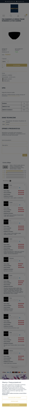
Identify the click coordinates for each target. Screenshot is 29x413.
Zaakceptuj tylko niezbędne (14, 397)
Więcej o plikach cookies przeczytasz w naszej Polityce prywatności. (14, 394)
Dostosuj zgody (14, 401)
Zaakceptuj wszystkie (14, 405)
